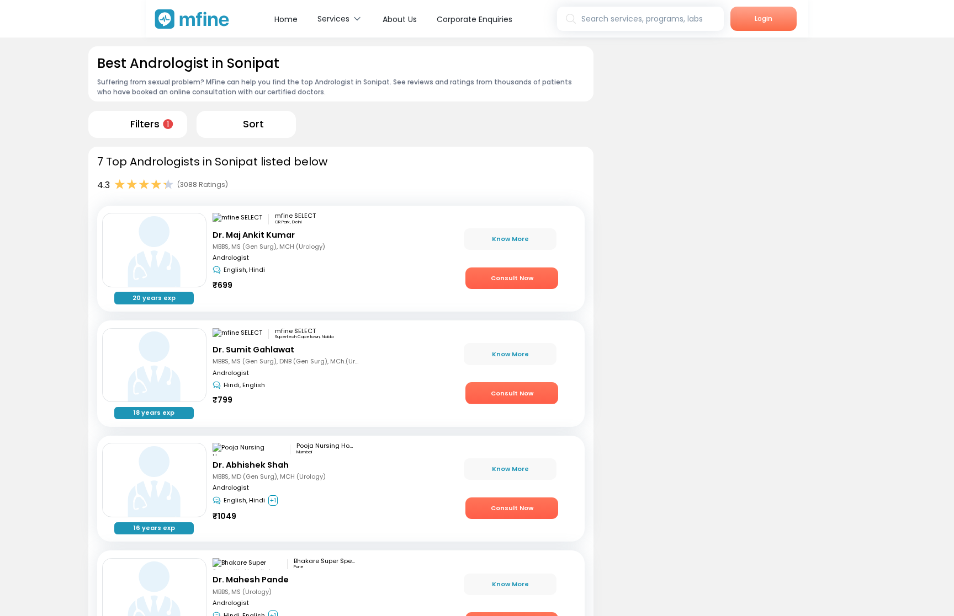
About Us (400, 19)
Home (286, 19)
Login (763, 18)
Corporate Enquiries (474, 19)
